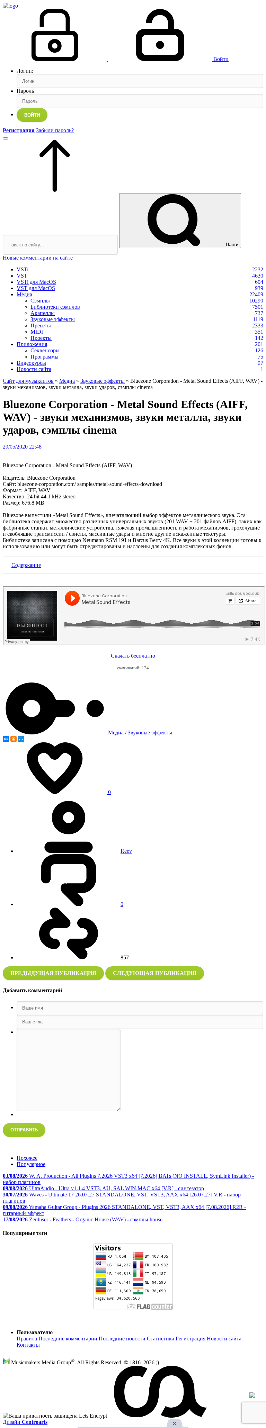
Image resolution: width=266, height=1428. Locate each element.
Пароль (25, 91)
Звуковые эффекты (52, 319)
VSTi (22, 269)
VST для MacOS (36, 288)
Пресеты (40, 325)
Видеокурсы (31, 363)
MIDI (36, 332)
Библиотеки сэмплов (55, 307)
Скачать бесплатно (133, 656)
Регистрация (190, 1338)
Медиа (24, 294)
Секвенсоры (45, 350)
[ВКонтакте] (6, 739)
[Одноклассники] (13, 739)
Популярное (31, 1164)
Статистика (160, 1338)
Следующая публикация (154, 973)
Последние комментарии (67, 1338)
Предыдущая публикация (53, 973)
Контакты (28, 1345)
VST (22, 276)
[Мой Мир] (21, 739)
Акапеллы (42, 313)
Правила (27, 1338)
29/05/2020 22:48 (22, 447)
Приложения (32, 344)
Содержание (26, 565)
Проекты (41, 338)
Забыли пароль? (55, 130)
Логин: (25, 71)
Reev (126, 851)
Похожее (27, 1158)
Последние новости (122, 1338)
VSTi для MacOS (36, 282)
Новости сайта (34, 369)
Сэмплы (40, 301)
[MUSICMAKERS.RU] (10, 6)
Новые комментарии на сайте (38, 258)
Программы (44, 357)
